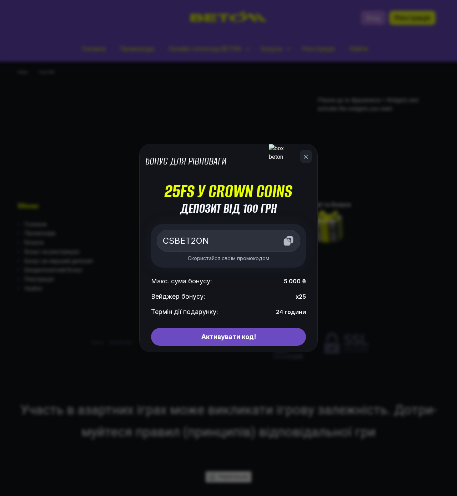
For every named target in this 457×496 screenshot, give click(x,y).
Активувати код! (228, 336)
